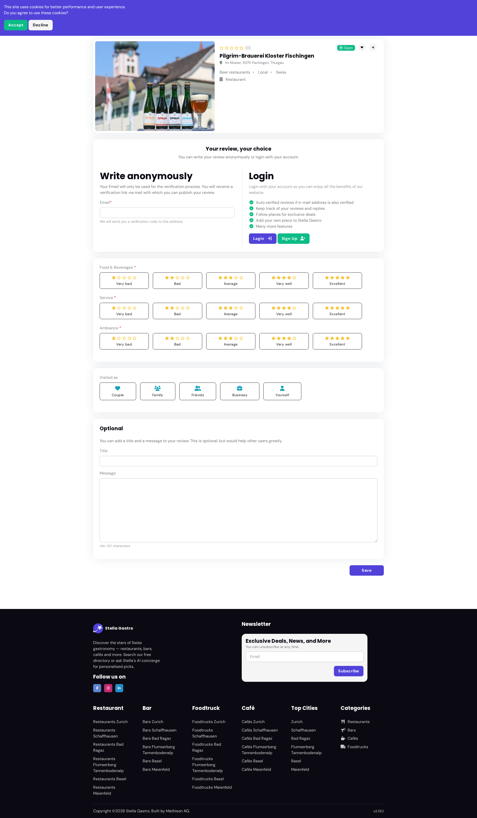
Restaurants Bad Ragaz (108, 747)
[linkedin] (119, 688)
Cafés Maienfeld (256, 769)
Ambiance (110, 328)
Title (104, 450)
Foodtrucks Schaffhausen (204, 733)
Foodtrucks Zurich (208, 721)
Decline (40, 25)
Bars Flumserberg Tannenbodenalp (159, 749)
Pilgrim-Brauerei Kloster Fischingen (267, 55)
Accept (15, 25)
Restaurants (359, 721)
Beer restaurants (235, 72)
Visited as (109, 377)
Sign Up (290, 238)
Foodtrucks (358, 746)
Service (108, 297)
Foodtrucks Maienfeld (212, 787)
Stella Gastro (119, 628)
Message (108, 473)
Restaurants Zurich (110, 721)
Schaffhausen (303, 730)
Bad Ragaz (300, 738)
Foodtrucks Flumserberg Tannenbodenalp (207, 764)
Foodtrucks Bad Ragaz (206, 747)
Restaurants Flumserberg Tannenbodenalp (108, 764)
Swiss (281, 72)
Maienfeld (300, 769)
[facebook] (97, 688)
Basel (296, 761)
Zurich (297, 721)
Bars (352, 730)
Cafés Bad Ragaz (257, 738)
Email (106, 202)
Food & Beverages (118, 267)
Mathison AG (177, 811)
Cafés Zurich (253, 721)
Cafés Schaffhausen (260, 730)
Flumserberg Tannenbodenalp (306, 749)
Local (263, 72)
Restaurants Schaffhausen (105, 733)
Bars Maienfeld (156, 769)
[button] (373, 47)
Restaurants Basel (109, 778)
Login (259, 238)
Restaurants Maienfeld (104, 790)
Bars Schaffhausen (159, 730)
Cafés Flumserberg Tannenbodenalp (259, 749)
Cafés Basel (252, 761)
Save (367, 570)
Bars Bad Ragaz (157, 738)
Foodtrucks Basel (208, 778)
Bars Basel (152, 761)
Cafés (353, 738)
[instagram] (108, 688)
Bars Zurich (153, 721)
